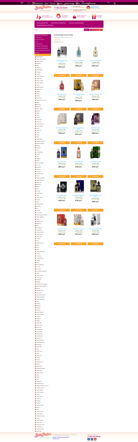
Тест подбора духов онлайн (89, 3)
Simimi (38, 377)
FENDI (38, 186)
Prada (37, 348)
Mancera (38, 288)
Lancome (38, 260)
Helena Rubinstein (40, 217)
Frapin (37, 195)
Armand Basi (39, 78)
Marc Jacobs (38, 292)
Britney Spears (39, 108)
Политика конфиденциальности (63, 437)
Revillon (38, 357)
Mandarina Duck (39, 290)
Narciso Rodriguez (40, 314)
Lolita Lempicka (39, 275)
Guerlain (38, 210)
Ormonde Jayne (39, 329)
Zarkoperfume (39, 426)
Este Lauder (38, 182)
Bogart (37, 102)
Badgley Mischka (39, 87)
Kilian (37, 249)
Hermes (38, 219)
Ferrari (37, 188)
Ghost (37, 201)
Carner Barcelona (40, 124)
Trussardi (38, 400)
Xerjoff (38, 418)
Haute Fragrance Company (41, 214)
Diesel (37, 156)
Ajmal (37, 65)
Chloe (37, 137)
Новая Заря (38, 431)
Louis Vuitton (39, 277)
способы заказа (38, 3)
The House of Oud (40, 387)
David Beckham (39, 152)
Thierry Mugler (39, 390)
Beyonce (38, 95)
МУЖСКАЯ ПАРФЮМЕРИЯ (41, 48)
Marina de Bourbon (40, 297)
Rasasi (37, 353)
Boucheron (38, 106)
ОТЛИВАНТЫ (38, 37)
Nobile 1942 (39, 323)
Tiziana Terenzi (39, 396)
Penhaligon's (39, 344)
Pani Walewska (39, 336)
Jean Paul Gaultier (40, 232)
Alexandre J (38, 67)
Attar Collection (39, 82)
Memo (37, 301)
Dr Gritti (38, 165)
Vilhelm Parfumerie (40, 416)
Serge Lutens (39, 370)
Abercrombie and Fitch (41, 59)
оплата (46, 3)
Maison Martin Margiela (41, 286)
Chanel (37, 134)
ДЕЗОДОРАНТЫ (38, 43)
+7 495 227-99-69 (60, 8)
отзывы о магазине (69, 3)
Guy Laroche (39, 212)
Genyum (38, 199)
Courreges (38, 147)
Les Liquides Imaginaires (41, 271)
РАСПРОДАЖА (39, 56)
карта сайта (55, 437)
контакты (59, 3)
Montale (38, 303)
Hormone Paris (39, 221)
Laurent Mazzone (40, 264)
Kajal (37, 245)
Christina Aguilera (40, 143)
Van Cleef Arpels (39, 405)
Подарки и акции (99, 16)
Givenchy (38, 206)
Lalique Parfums (39, 258)
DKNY (37, 160)
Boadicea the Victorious (41, 100)
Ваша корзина (95, 6)
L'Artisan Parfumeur (40, 251)
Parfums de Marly (40, 340)
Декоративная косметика (45, 25)
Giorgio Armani (39, 204)
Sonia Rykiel (39, 381)
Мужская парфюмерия (76, 23)
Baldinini (38, 91)
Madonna (38, 281)
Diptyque (38, 158)
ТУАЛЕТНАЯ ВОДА (39, 39)
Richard (38, 359)
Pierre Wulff (39, 346)
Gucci (37, 208)
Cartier (37, 128)
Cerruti (37, 132)
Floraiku (38, 191)
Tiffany (38, 394)
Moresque (38, 307)
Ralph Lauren (39, 351)
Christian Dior (39, 139)
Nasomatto (38, 316)
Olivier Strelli (39, 325)
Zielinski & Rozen (40, 429)
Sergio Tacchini (39, 372)
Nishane (38, 320)
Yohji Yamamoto (39, 420)
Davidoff (38, 154)
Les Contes (38, 268)
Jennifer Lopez (39, 234)
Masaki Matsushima (40, 299)
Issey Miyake (39, 227)
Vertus (37, 409)
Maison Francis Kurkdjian (41, 284)
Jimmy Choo (39, 236)
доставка (52, 3)
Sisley (37, 379)
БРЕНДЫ (37, 54)
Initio (37, 225)
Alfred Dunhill (39, 69)
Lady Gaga (38, 255)
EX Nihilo (38, 184)
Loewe (37, 273)
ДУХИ (36, 41)
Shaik (37, 374)
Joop (37, 240)
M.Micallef (38, 279)
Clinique (38, 145)
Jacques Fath (39, 230)
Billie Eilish (38, 98)
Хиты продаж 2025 (42, 23)
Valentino (38, 403)
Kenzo (37, 247)
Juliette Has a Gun (40, 242)
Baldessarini (38, 89)
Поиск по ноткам (96, 29)
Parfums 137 (39, 338)
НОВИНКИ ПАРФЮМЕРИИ (41, 35)
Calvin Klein (39, 119)
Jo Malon (38, 238)
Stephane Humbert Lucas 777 (42, 385)
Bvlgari (38, 113)
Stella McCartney (40, 383)
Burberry (38, 111)
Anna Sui (38, 74)
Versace (38, 407)
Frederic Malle (39, 197)
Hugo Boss (38, 223)
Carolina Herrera (39, 126)
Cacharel (38, 117)
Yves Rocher (39, 422)
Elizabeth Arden (39, 173)
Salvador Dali (39, 366)
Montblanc (38, 305)
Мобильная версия (56, 438)
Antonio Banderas (40, 76)
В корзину (62, 75)
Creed (37, 149)
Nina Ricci (38, 318)
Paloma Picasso (39, 333)
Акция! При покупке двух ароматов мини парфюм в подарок (69, 1)
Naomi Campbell (39, 312)
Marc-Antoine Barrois (40, 294)
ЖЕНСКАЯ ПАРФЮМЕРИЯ (41, 46)
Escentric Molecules (40, 178)
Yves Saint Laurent (40, 424)
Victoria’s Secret (39, 411)
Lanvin (37, 262)
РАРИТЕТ (37, 52)
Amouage (38, 72)
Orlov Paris (38, 327)
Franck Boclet (39, 193)
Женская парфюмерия (58, 23)
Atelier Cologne (39, 80)
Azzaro (37, 85)
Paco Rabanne (39, 331)
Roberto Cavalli (39, 361)
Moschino (38, 310)
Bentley (38, 93)
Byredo (37, 115)
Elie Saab (38, 171)
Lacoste (38, 253)
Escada (37, 175)
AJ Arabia (38, 63)
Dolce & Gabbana (40, 162)
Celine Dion (38, 130)
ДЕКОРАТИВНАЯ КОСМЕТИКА (42, 50)
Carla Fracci (38, 121)
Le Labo (38, 266)
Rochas (37, 364)
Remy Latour (39, 355)
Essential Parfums (40, 180)
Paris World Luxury (40, 342)
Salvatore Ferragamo (40, 368)
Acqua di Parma (39, 61)
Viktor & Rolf (39, 413)
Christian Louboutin (40, 141)
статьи (78, 3)
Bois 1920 (38, 104)
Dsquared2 (38, 167)
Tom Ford (38, 398)
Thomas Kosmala (40, 392)
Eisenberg (38, 169)
